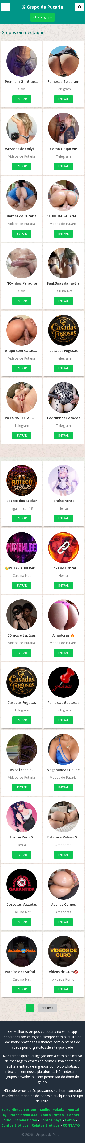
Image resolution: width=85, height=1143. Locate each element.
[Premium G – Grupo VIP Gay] (21, 61)
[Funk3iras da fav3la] (63, 263)
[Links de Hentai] (63, 547)
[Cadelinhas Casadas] (63, 397)
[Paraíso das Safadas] (21, 951)
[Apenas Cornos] (63, 884)
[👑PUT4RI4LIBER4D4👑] (21, 547)
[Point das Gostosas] (63, 682)
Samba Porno (26, 1120)
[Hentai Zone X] (21, 816)
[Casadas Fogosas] (63, 330)
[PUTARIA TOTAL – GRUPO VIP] (21, 397)
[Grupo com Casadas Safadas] (21, 330)
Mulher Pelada (52, 1109)
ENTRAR (22, 99)
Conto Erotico (52, 1115)
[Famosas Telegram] (63, 61)
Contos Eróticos (14, 1125)
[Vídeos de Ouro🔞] (63, 951)
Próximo (47, 1008)
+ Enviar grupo (42, 17)
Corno (70, 1120)
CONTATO (71, 1125)
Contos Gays (51, 1120)
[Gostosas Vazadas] (21, 884)
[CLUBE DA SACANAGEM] (63, 195)
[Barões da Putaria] (21, 195)
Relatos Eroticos (46, 1125)
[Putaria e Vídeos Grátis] (63, 816)
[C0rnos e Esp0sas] (21, 614)
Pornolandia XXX (23, 1115)
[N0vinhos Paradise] (21, 263)
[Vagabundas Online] (63, 749)
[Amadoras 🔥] (63, 614)
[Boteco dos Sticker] (21, 480)
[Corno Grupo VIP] (63, 128)
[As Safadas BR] (21, 749)
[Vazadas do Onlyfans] (21, 128)
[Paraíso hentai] (63, 480)
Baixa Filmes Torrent (19, 1109)
